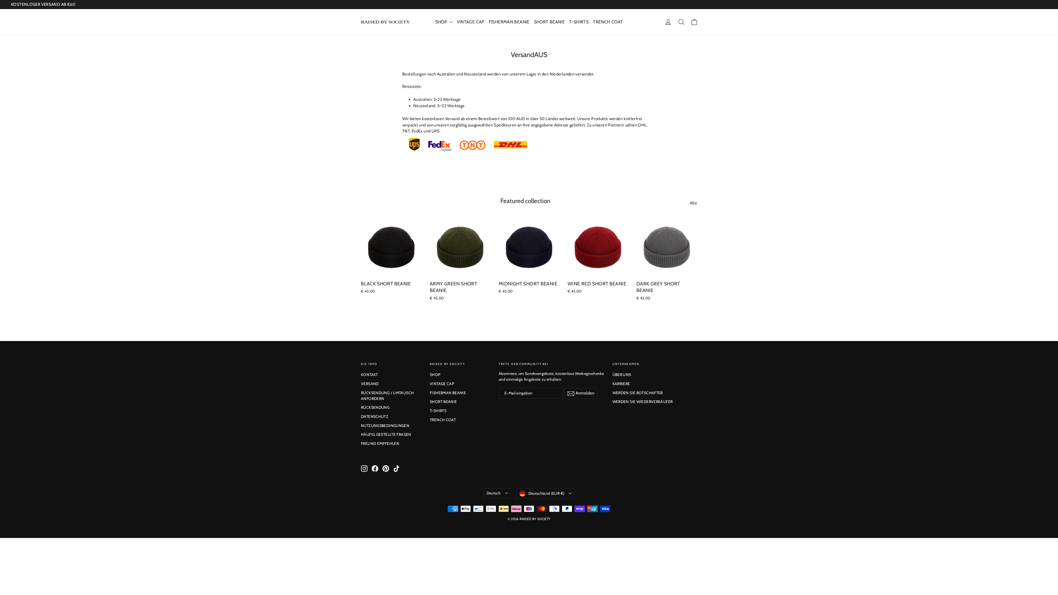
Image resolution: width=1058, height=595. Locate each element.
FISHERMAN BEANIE (509, 22)
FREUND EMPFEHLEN (380, 443)
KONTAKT (369, 374)
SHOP (441, 22)
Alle (693, 203)
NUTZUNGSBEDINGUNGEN (385, 425)
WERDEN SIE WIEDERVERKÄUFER (642, 401)
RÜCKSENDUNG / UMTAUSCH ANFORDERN (387, 396)
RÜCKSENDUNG (375, 407)
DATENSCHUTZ (374, 416)
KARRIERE (621, 384)
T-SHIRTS (579, 22)
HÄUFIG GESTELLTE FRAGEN (386, 434)
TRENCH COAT (608, 22)
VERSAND (370, 384)
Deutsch (494, 493)
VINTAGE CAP (470, 22)
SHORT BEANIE (549, 22)
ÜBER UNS (621, 374)
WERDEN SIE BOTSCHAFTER (637, 393)
